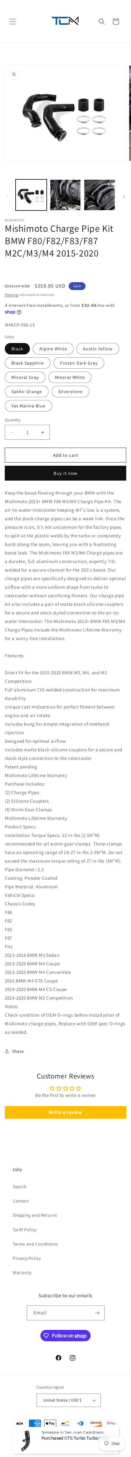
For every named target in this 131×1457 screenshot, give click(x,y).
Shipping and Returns (35, 1215)
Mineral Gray (25, 377)
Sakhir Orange (26, 391)
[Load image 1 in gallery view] (31, 194)
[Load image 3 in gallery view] (99, 194)
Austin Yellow (98, 349)
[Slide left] (7, 197)
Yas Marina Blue (28, 406)
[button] (13, 22)
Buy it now (65, 473)
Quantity (13, 420)
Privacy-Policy (27, 1258)
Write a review (65, 1112)
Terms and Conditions (35, 1244)
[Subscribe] (97, 1312)
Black (17, 349)
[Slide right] (124, 197)
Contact (21, 1201)
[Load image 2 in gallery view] (65, 194)
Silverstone (70, 391)
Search (20, 1186)
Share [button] (18, 1051)
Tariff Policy (25, 1230)
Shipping (11, 295)
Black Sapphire (27, 363)
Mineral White (70, 377)
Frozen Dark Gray (79, 363)
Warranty (22, 1272)
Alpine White (53, 349)
